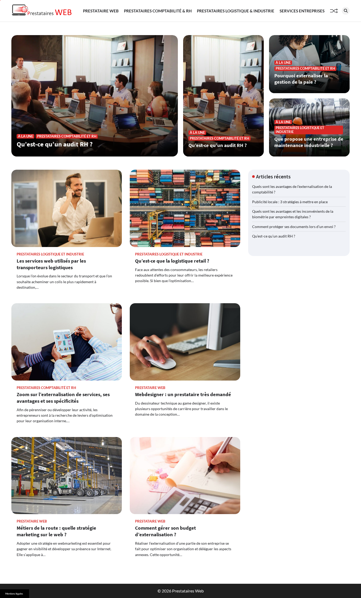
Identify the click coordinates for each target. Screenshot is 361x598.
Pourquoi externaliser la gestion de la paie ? (301, 78)
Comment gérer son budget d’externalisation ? (165, 531)
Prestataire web (101, 10)
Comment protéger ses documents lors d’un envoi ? (294, 226)
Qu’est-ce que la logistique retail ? (172, 261)
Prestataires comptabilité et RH (66, 136)
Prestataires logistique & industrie (235, 10)
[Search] (346, 11)
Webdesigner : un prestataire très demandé (183, 394)
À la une (25, 136)
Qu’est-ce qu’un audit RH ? (55, 144)
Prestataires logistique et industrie (300, 130)
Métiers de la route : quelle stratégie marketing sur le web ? (56, 531)
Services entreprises (302, 10)
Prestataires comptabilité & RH (158, 10)
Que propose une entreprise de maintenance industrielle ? (308, 142)
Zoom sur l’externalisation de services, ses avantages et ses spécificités (63, 397)
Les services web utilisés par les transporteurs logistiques (51, 264)
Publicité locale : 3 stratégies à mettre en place (290, 202)
